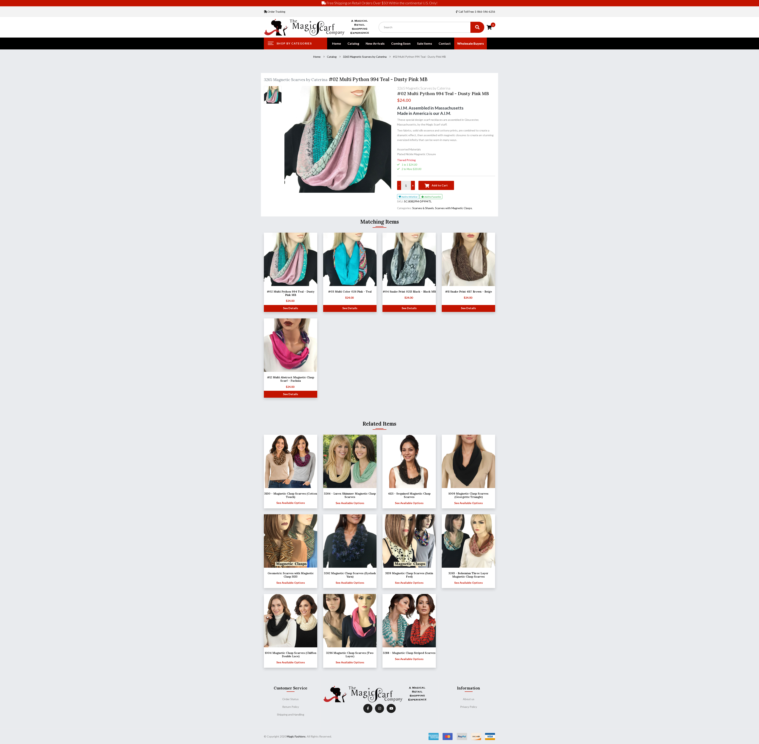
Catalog (353, 43)
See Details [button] (290, 308)
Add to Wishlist (409, 196)
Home (336, 43)
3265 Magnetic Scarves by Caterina (365, 56)
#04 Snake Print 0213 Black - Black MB (409, 291)
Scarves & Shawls (423, 208)
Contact (445, 43)
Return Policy (290, 706)
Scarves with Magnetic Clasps (453, 208)
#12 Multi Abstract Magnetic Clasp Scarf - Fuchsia (290, 379)
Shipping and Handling (290, 714)
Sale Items (424, 43)
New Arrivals (375, 43)
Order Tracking (276, 11)
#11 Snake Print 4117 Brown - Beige (468, 291)
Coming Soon (401, 43)
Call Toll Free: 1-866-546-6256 (476, 11)
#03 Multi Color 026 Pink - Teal (350, 291)
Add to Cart (439, 185)
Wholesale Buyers (470, 43)
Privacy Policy (468, 706)
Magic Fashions (296, 736)
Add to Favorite (432, 196)
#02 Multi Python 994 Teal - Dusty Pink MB (290, 293)
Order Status (290, 699)
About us (468, 699)
